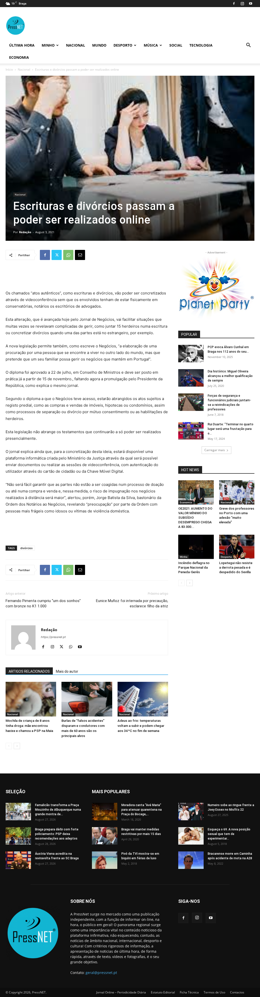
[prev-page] (9, 746)
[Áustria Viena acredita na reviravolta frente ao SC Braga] (18, 860)
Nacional (75, 45)
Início (9, 69)
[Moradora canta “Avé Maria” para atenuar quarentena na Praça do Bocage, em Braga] (104, 811)
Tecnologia (201, 45)
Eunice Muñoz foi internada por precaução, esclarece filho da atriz (132, 603)
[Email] (80, 255)
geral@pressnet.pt (101, 972)
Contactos (237, 992)
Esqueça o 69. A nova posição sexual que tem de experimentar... (229, 834)
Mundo (99, 45)
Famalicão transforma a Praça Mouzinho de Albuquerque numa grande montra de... (58, 809)
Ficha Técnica (189, 992)
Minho (48, 45)
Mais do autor (67, 671)
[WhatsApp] (68, 255)
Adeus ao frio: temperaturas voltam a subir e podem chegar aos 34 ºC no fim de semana (141, 726)
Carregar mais (214, 450)
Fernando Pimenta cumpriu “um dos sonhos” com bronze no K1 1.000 (43, 603)
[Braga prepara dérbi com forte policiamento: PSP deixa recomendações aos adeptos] (18, 836)
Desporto (122, 45)
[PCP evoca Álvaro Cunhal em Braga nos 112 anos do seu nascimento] (191, 353)
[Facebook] (234, 3)
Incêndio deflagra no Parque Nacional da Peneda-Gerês (193, 567)
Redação (25, 232)
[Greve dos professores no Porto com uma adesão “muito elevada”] (237, 492)
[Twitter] (57, 255)
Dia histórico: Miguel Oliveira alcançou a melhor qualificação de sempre (230, 376)
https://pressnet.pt (53, 637)
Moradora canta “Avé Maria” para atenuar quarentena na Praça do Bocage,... (141, 809)
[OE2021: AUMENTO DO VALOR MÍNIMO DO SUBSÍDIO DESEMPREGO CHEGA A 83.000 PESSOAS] (196, 492)
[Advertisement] (86, 277)
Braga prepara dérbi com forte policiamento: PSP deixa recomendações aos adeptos (56, 834)
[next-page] (17, 746)
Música (151, 45)
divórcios (26, 548)
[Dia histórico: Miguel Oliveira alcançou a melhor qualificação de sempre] (191, 378)
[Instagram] (242, 3)
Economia (19, 57)
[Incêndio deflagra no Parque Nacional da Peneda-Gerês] (196, 547)
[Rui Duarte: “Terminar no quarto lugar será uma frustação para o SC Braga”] (191, 431)
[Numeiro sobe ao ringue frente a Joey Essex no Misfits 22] (191, 811)
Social (175, 45)
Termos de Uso (214, 992)
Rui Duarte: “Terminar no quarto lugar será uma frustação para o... (230, 429)
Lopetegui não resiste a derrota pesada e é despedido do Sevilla (235, 567)
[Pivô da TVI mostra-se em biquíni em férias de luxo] (104, 860)
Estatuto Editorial (163, 992)
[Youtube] (250, 3)
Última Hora (22, 45)
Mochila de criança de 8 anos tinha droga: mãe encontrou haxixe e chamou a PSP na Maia (29, 726)
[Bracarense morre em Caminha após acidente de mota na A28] (191, 860)
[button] (248, 45)
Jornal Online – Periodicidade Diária (121, 992)
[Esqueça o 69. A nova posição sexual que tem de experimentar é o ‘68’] (191, 836)
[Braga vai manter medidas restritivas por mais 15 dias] (104, 836)
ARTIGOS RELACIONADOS (29, 671)
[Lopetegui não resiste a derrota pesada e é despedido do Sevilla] (237, 547)
